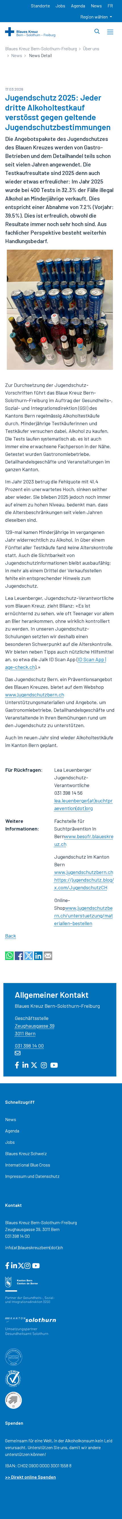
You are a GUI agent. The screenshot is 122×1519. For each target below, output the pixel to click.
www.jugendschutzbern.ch (34, 694)
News (10, 1119)
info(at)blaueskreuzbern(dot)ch (34, 1247)
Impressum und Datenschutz (32, 1176)
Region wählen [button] (94, 16)
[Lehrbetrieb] (13, 1400)
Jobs (10, 1142)
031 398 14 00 (29, 1045)
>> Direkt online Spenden (30, 1477)
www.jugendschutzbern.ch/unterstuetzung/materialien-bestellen (83, 915)
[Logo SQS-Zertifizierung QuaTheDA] (13, 1356)
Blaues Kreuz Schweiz (26, 1153)
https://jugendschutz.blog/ (84, 880)
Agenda (12, 1130)
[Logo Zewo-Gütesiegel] (13, 1378)
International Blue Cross (27, 1164)
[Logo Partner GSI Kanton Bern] (29, 1289)
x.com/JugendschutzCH (81, 887)
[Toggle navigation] (110, 32)
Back (10, 935)
